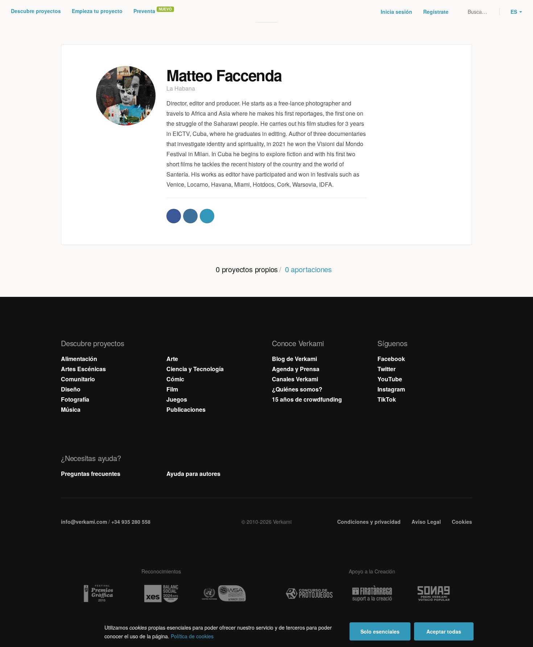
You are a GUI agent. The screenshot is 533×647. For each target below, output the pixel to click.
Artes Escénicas (83, 369)
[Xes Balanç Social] (161, 593)
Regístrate (436, 11)
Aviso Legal (426, 521)
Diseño (70, 389)
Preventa (144, 10)
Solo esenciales (380, 631)
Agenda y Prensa (295, 369)
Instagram (391, 389)
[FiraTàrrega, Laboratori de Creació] (372, 593)
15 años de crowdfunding (307, 399)
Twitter (386, 369)
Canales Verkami (295, 379)
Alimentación (79, 358)
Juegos (176, 399)
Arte (172, 358)
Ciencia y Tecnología (195, 369)
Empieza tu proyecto (97, 10)
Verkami (267, 11)
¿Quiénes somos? (297, 389)
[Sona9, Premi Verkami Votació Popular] (434, 594)
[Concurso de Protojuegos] (309, 594)
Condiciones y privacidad (369, 521)
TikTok (386, 399)
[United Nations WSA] (223, 594)
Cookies (462, 521)
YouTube (389, 379)
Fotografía (75, 399)
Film (172, 389)
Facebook (391, 358)
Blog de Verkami (294, 358)
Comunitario (78, 379)
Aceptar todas (443, 631)
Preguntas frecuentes (90, 473)
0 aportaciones (308, 269)
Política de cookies (192, 636)
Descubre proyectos (36, 10)
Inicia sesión (396, 11)
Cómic (175, 379)
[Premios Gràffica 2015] (98, 594)
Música (70, 409)
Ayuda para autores (193, 473)
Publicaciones (186, 409)
